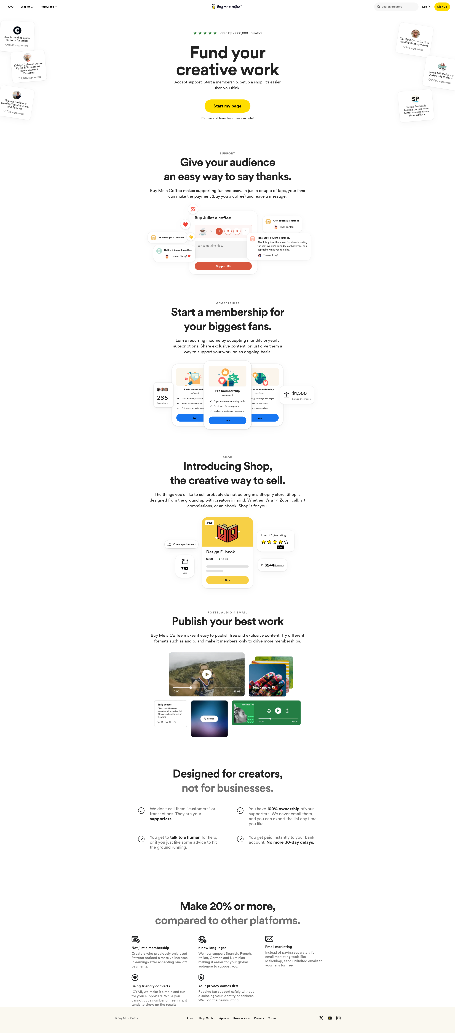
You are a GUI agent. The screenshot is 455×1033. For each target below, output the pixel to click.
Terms (272, 1018)
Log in (426, 6)
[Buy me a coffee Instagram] (338, 1018)
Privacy (259, 1018)
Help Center (207, 1018)
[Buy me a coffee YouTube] (330, 1018)
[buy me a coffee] (227, 6)
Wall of (25, 6)
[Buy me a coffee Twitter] (321, 1018)
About (191, 1018)
